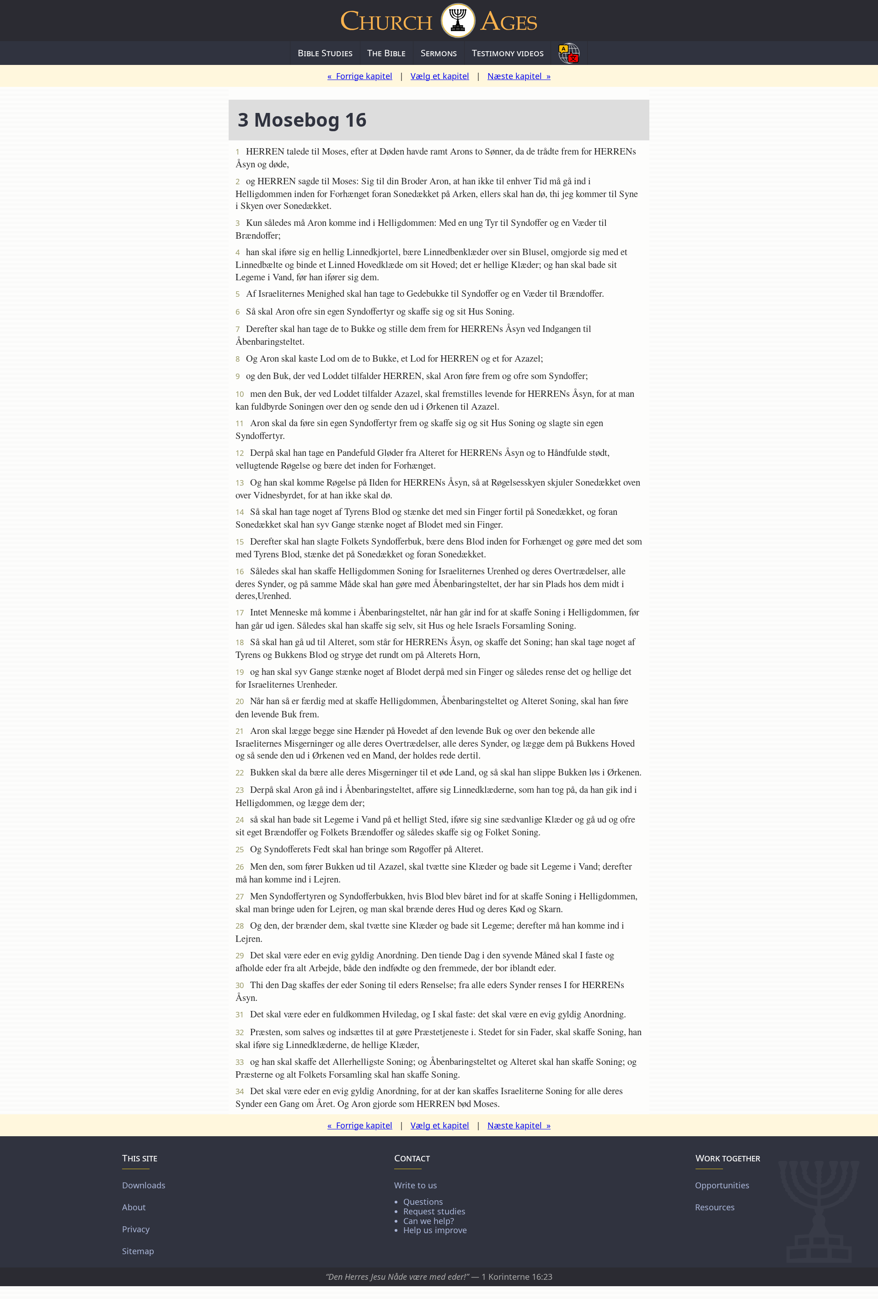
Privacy (136, 1229)
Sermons (439, 53)
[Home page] (439, 20)
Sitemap (138, 1251)
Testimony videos (508, 53)
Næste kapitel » (519, 75)
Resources (715, 1207)
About (134, 1207)
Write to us (430, 1207)
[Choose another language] (569, 53)
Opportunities (722, 1185)
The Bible (386, 53)
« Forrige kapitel (359, 75)
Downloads (144, 1185)
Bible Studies (325, 53)
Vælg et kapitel (440, 75)
